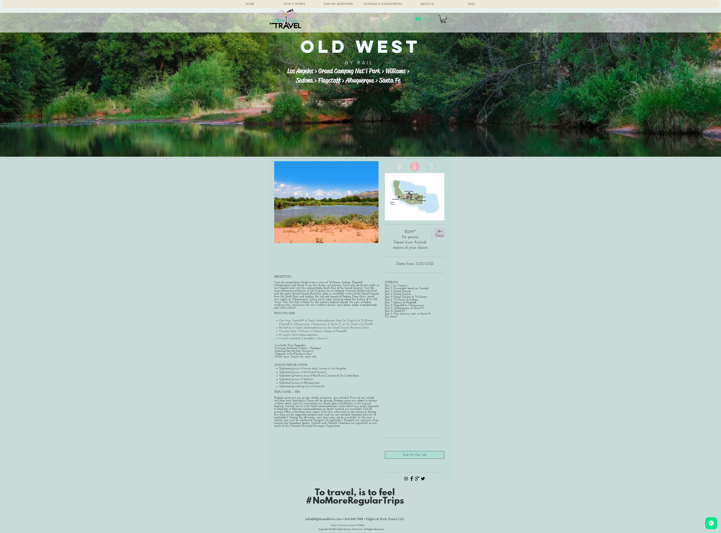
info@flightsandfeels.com (323, 519)
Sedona (304, 80)
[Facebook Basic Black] (411, 478)
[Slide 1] (360, 147)
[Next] (700, 84)
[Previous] (20, 84)
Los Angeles (300, 71)
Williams (395, 71)
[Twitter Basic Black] (423, 478)
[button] (443, 19)
